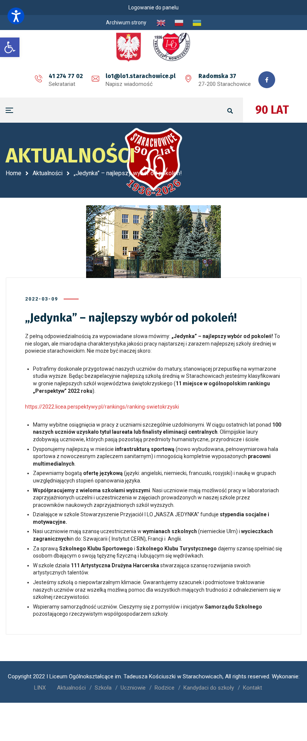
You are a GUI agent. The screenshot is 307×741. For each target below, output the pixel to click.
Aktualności (48, 173)
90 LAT (272, 110)
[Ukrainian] (196, 23)
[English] (160, 23)
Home (13, 173)
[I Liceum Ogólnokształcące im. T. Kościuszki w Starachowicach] (153, 47)
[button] (15, 16)
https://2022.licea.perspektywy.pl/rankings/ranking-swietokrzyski (102, 407)
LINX (40, 687)
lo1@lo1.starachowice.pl (141, 76)
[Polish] (178, 23)
